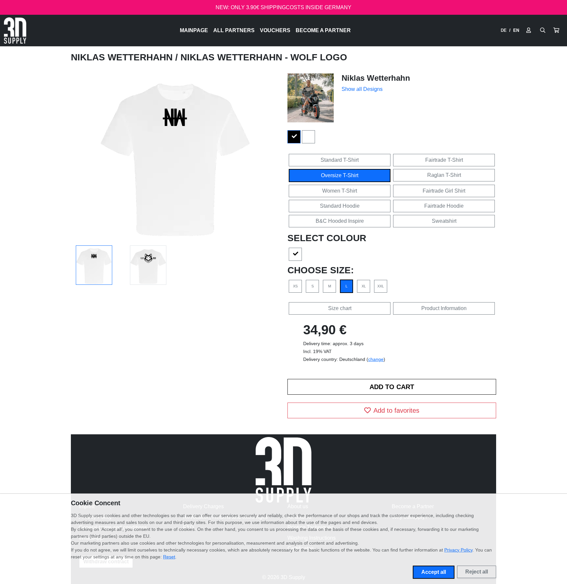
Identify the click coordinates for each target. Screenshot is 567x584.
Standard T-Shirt (340, 160)
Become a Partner (323, 30)
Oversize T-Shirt (339, 175)
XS (295, 286)
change (376, 359)
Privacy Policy (458, 550)
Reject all (476, 571)
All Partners (234, 30)
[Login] (528, 30)
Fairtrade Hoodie (444, 206)
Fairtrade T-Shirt (444, 160)
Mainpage (194, 30)
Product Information (444, 308)
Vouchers (275, 30)
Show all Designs (362, 89)
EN (516, 30)
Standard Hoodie (340, 206)
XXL (380, 286)
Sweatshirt (444, 221)
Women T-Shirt (339, 191)
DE (504, 30)
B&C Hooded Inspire (340, 221)
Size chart (339, 308)
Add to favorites (396, 410)
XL (364, 286)
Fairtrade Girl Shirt (444, 191)
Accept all (433, 572)
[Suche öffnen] (542, 30)
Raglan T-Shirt (444, 175)
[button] (556, 30)
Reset (169, 556)
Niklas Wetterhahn (123, 57)
